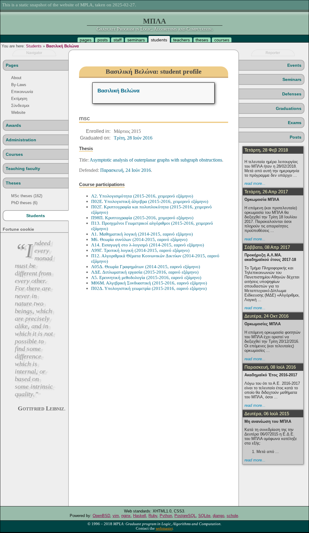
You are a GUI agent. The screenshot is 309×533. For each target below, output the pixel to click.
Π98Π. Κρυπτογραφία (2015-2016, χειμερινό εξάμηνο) (142, 217)
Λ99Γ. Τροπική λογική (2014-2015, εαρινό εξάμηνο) (140, 250)
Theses (13, 183)
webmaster (164, 528)
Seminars (291, 79)
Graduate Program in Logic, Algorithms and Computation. (155, 28)
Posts (295, 137)
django (218, 515)
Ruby (152, 515)
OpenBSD (101, 515)
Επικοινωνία (22, 91)
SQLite (204, 515)
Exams (294, 122)
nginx (126, 515)
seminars (136, 39)
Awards (13, 125)
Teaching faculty (23, 168)
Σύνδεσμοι (20, 105)
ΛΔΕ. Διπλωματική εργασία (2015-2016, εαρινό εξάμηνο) (145, 272)
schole (232, 515)
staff (117, 39)
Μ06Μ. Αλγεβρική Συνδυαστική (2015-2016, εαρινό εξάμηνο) (149, 282)
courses (221, 39)
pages (85, 39)
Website (18, 112)
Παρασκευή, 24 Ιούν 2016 (125, 170)
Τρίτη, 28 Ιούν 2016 (133, 137)
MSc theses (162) (26, 196)
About (16, 77)
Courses (14, 154)
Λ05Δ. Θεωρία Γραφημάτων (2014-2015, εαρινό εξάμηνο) (145, 266)
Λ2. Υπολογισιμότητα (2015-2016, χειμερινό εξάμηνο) (142, 195)
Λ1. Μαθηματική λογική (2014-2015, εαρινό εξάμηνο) (142, 233)
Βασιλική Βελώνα (62, 46)
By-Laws (18, 84)
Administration (21, 139)
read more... (255, 183)
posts (102, 39)
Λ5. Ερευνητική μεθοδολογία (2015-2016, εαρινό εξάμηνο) (146, 277)
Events (294, 65)
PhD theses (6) (24, 203)
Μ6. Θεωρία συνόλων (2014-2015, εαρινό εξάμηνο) (139, 239)
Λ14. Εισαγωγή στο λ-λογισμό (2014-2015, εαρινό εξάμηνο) (147, 244)
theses (202, 39)
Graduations (288, 108)
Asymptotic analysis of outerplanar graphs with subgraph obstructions (156, 159)
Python (166, 515)
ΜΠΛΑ (154, 21)
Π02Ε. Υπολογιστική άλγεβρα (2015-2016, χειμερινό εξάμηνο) (149, 201)
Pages (12, 65)
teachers (181, 39)
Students (34, 46)
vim (116, 515)
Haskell (139, 515)
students (159, 39)
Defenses (291, 94)
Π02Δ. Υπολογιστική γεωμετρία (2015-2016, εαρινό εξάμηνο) (149, 288)
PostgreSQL (185, 515)
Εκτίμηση (19, 98)
